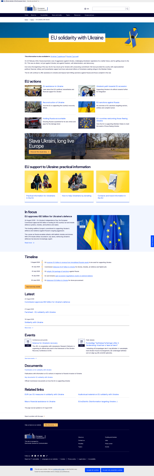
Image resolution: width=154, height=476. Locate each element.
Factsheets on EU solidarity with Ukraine (38, 370)
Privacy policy (72, 459)
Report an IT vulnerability (32, 459)
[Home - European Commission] (38, 8)
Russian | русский (72, 56)
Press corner (108, 443)
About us (81, 437)
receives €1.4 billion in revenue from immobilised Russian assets (68, 262)
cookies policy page (58, 469)
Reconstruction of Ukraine (53, 102)
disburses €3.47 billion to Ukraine (64, 267)
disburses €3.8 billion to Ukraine (57, 280)
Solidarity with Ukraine (34, 322)
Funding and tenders (111, 437)
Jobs (106, 440)
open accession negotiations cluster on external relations (74, 276)
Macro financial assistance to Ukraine (40, 401)
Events (107, 447)
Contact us (81, 440)
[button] (35, 416)
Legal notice (82, 459)
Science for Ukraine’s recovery (45, 343)
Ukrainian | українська (57, 56)
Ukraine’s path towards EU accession (111, 86)
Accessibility (92, 459)
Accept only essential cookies (112, 470)
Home (26, 15)
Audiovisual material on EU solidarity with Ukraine (98, 394)
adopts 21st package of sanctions (58, 271)
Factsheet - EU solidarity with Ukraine (40, 312)
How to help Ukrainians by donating (76, 196)
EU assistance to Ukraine (53, 86)
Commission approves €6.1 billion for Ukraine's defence (47, 302)
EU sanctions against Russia (107, 102)
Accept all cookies (93, 470)
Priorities (80, 443)
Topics (32, 19)
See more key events (33, 287)
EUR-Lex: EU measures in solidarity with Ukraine (44, 394)
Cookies (62, 459)
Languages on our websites (50, 459)
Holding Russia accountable (54, 118)
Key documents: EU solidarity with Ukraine (39, 377)
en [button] (88, 9)
